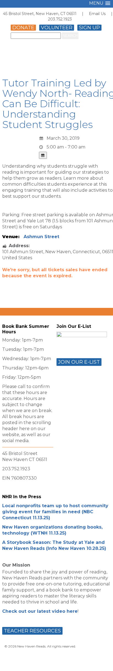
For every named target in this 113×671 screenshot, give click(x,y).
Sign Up (89, 28)
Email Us (97, 13)
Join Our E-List (79, 362)
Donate (23, 28)
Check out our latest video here (40, 611)
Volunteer (56, 28)
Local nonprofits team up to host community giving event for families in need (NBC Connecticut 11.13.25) (55, 511)
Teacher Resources (32, 631)
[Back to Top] (103, 662)
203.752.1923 (60, 19)
